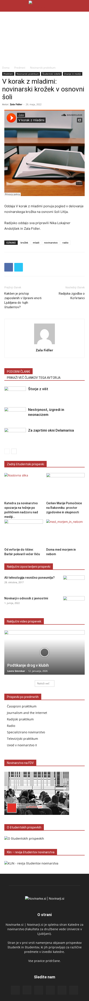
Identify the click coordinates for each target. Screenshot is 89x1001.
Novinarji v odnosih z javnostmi (26, 598)
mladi (36, 242)
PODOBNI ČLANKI (18, 371)
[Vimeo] (73, 990)
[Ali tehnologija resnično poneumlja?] (74, 583)
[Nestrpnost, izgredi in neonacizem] (15, 414)
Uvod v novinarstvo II (22, 745)
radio (65, 242)
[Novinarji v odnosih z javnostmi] (74, 603)
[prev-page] (7, 451)
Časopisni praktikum (22, 706)
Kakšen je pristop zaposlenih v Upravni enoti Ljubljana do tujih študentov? (22, 300)
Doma (6, 67)
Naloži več (43, 683)
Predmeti (19, 67)
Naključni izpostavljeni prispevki (28, 566)
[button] (7, 6)
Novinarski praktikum (43, 67)
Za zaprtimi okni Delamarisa (51, 430)
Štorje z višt (38, 389)
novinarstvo (51, 242)
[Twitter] (18, 267)
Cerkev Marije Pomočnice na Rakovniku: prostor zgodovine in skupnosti (64, 507)
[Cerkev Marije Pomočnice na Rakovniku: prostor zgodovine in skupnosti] (65, 486)
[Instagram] (27, 990)
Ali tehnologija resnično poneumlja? (29, 577)
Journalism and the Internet (27, 713)
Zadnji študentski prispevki (25, 464)
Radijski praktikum (20, 719)
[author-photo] (44, 344)
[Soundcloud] (50, 990)
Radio (11, 726)
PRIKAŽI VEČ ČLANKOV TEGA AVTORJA (33, 377)
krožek (24, 242)
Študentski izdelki (51, 73)
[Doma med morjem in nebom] (65, 532)
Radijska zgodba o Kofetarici (72, 296)
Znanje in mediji (72, 73)
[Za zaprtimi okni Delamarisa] (15, 435)
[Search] (83, 6)
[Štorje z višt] (15, 394)
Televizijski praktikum (22, 739)
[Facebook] (8, 267)
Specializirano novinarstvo (26, 732)
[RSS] (38, 990)
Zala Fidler (16, 104)
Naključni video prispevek (24, 621)
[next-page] (14, 451)
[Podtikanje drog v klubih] (44, 652)
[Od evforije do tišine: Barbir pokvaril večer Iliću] (23, 532)
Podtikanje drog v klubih (28, 665)
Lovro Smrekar (16, 671)
